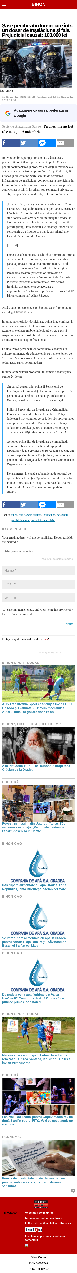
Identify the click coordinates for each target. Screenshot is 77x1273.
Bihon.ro (10, 1212)
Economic (11, 1137)
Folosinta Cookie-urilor (39, 1212)
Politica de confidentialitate (41, 1223)
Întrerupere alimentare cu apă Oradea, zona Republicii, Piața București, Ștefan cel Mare (34, 887)
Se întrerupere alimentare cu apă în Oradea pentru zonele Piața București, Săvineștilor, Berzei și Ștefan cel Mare (34, 941)
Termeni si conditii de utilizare (43, 1218)
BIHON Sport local (20, 662)
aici (46, 639)
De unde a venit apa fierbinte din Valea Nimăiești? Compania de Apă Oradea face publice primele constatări (33, 998)
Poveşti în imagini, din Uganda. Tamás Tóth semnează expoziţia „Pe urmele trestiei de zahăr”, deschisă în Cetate (34, 827)
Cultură (10, 782)
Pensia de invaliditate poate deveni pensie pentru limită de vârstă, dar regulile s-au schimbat (33, 1182)
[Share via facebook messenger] (47, 143)
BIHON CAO (12, 843)
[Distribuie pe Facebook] (11, 143)
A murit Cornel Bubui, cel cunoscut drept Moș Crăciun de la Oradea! (36, 767)
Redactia (65, 1223)
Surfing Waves (54, 652)
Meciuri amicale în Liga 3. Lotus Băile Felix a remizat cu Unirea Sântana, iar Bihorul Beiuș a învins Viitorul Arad (36, 1059)
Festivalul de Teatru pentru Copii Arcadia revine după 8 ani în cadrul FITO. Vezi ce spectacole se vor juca (37, 1120)
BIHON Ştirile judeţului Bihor (31, 724)
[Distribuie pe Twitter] (29, 143)
